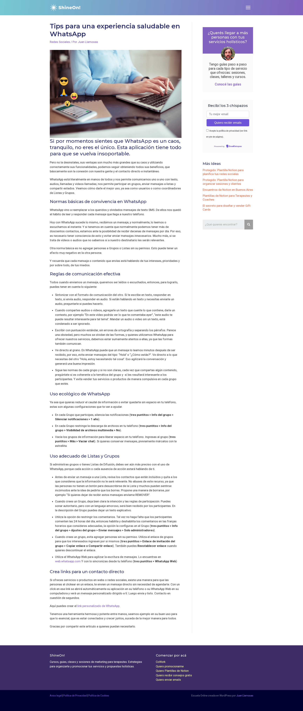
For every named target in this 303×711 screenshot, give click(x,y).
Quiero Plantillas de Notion (172, 670)
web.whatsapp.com (68, 561)
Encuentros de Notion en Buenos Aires (228, 189)
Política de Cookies (98, 695)
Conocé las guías (228, 84)
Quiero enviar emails (168, 679)
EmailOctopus (235, 146)
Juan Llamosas (244, 695)
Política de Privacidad (75, 695)
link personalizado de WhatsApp (98, 606)
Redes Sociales (60, 42)
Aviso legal (56, 695)
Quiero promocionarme (170, 666)
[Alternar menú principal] (248, 7)
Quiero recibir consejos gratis (174, 675)
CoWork (161, 662)
